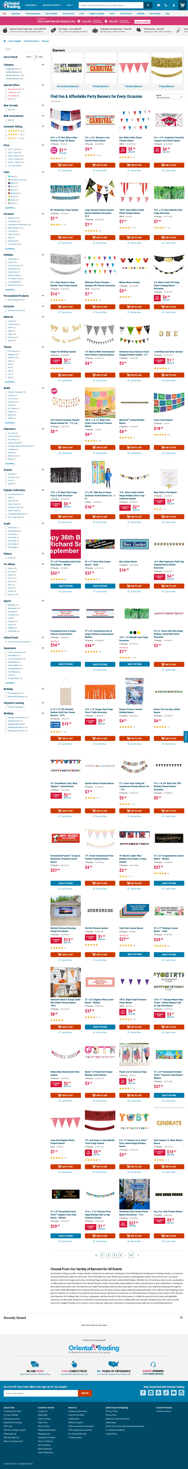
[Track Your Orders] (158, 5)
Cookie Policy (111, 1433)
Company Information (77, 1411)
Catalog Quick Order (12, 1411)
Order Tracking (44, 1418)
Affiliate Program (75, 1422)
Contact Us (42, 1411)
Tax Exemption (44, 1445)
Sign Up (85, 1393)
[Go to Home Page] (5, 41)
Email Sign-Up (10, 1433)
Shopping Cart (44, 1433)
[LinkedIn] (151, 1393)
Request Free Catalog (13, 1422)
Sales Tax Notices (45, 1441)
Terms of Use (111, 1415)
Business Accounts (11, 1418)
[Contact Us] (166, 5)
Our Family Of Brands (77, 1433)
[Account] (173, 5)
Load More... (10, 207)
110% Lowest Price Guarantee (80, 1426)
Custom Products (163, 1411)
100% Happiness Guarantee (80, 1430)
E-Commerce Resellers (115, 1430)
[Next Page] (138, 1255)
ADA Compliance (45, 1448)
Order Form (42, 1422)
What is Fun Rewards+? (13, 1441)
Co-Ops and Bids (11, 1415)
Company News (75, 1437)
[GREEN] (131, 632)
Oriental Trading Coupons (15, 1430)
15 (131, 1255)
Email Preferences (45, 1452)
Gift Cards (8, 1426)
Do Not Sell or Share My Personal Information (125, 1426)
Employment (73, 1418)
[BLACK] (135, 632)
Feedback (185, 736)
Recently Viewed (15, 1317)
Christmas (83, 1296)
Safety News (111, 1422)
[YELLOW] (138, 632)
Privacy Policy (112, 1411)
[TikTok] (166, 1393)
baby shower (166, 1280)
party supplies (81, 1302)
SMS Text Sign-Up (11, 1437)
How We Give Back (76, 1415)
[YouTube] (174, 1393)
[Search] (147, 5)
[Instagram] (181, 1393)
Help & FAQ (42, 1415)
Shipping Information (47, 1430)
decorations (118, 1299)
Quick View (67, 170)
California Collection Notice (117, 1418)
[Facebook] (143, 1393)
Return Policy (43, 1426)
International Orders (46, 1437)
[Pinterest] (158, 1393)
